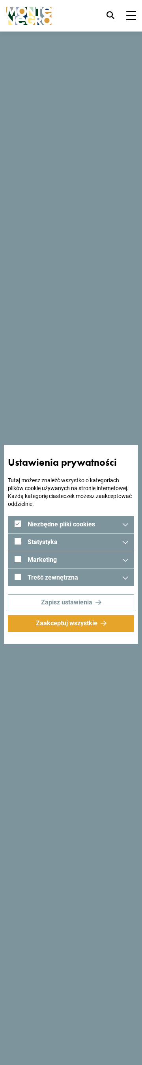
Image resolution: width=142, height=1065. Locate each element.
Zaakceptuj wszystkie (66, 623)
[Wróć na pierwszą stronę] (29, 16)
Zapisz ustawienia (66, 602)
